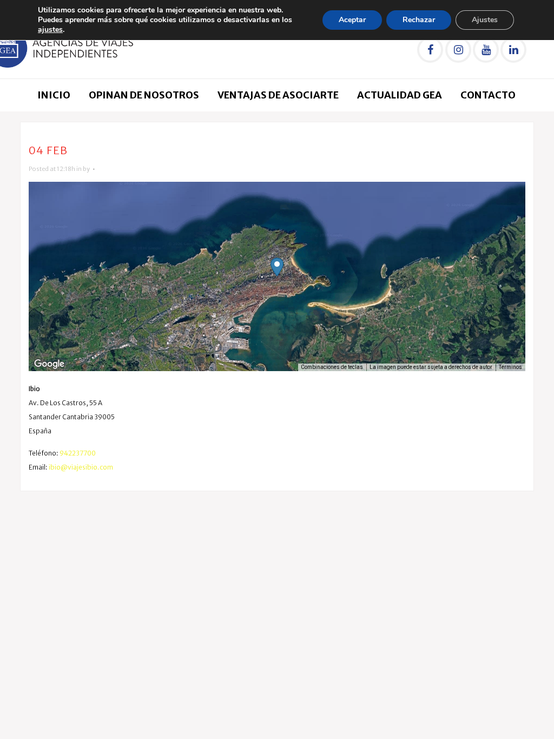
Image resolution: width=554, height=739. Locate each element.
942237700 (78, 453)
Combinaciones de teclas (332, 367)
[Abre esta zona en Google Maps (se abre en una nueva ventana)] (49, 364)
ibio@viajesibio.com (81, 467)
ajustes (50, 30)
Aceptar (352, 20)
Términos (510, 367)
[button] (277, 267)
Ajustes (485, 20)
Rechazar (419, 20)
